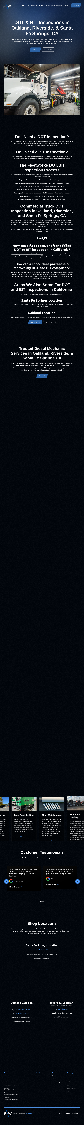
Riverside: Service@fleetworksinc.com (11, 1098)
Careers (69, 1085)
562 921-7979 (48, 49)
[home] (7, 5)
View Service (12, 837)
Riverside (54, 1076)
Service (38, 1079)
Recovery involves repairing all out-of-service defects (27, 254)
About (68, 1076)
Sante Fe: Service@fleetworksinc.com (11, 1088)
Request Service (35, 322)
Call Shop (76, 5)
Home (37, 1076)
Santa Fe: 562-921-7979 (10, 1079)
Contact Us (35, 49)
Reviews (69, 1079)
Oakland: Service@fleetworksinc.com (11, 1093)
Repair (38, 1082)
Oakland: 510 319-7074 (10, 1082)
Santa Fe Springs (56, 1082)
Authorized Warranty (55, 5)
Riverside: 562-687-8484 (10, 1085)
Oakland (54, 1079)
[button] (25, 5)
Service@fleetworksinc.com (42, 958)
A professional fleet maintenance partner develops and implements (31, 272)
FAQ (68, 1091)
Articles (69, 1082)
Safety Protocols (71, 1088)
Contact (67, 5)
